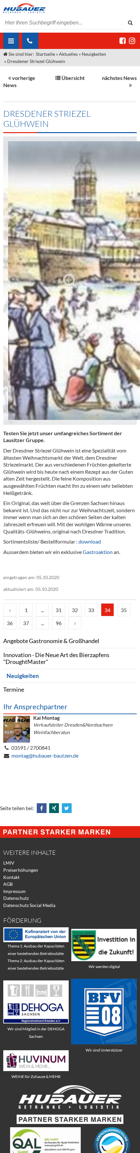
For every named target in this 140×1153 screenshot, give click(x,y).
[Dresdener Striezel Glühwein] (70, 280)
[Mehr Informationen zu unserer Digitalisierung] (104, 959)
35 (124, 610)
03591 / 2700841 (30, 748)
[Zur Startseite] (70, 8)
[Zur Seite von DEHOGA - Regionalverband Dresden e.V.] (36, 1021)
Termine (13, 689)
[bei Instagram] (132, 41)
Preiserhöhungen (20, 870)
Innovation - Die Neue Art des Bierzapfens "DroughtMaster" (56, 659)
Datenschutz (16, 898)
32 (75, 610)
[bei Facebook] (122, 41)
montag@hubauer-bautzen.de (44, 755)
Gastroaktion (98, 552)
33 (91, 610)
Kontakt (11, 877)
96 (59, 623)
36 (10, 623)
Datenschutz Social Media (29, 905)
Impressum (14, 891)
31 (59, 610)
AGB (8, 884)
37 (26, 623)
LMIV (8, 863)
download (89, 541)
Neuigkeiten (23, 675)
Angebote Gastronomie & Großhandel (51, 641)
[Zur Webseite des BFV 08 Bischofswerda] (104, 1042)
